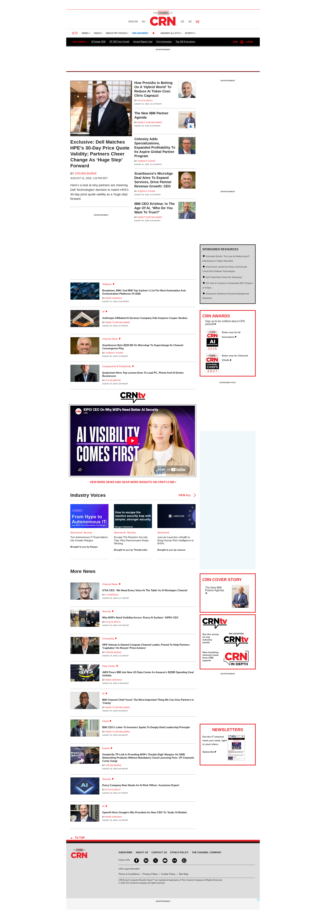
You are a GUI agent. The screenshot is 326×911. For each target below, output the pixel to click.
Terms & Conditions (129, 874)
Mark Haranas (113, 298)
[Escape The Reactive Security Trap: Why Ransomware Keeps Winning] (133, 516)
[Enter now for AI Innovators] (213, 349)
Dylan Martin (113, 380)
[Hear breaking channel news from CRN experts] (236, 658)
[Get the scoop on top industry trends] (236, 640)
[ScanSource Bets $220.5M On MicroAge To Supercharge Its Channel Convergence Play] (84, 347)
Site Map (183, 874)
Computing (108, 638)
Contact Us (159, 852)
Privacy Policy (150, 874)
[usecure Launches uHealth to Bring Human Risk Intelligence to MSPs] (176, 516)
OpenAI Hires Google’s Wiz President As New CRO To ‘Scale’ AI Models (144, 812)
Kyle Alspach (145, 100)
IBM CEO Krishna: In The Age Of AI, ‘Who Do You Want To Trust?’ (154, 208)
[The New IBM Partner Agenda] (187, 121)
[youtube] (164, 860)
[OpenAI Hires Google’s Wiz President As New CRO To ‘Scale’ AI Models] (84, 814)
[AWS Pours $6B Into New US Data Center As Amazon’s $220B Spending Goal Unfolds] (84, 674)
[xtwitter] (155, 860)
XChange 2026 (98, 41)
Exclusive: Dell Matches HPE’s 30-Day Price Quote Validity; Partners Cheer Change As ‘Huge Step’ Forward (100, 153)
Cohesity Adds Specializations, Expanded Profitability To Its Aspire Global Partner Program (154, 147)
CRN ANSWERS (140, 33)
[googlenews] (174, 860)
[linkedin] (145, 860)
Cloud (105, 721)
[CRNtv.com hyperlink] (133, 397)
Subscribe (208, 751)
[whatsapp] (183, 860)
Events (106, 748)
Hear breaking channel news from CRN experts (210, 656)
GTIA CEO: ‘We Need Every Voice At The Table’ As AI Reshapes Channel (144, 590)
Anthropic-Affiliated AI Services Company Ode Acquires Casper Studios (144, 318)
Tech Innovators (164, 41)
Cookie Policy (168, 874)
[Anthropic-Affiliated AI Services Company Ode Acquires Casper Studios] (84, 320)
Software (107, 284)
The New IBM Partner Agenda (214, 589)
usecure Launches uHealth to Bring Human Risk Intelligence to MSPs (175, 540)
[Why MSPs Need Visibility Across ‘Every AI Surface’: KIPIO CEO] (84, 620)
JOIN (235, 42)
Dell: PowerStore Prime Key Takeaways (224, 277)
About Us (142, 852)
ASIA (131, 21)
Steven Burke (86, 173)
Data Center (108, 666)
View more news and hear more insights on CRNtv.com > (133, 482)
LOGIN (249, 42)
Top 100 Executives (185, 41)
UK (190, 21)
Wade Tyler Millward (150, 122)
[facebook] (136, 860)
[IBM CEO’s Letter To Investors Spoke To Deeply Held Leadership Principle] (84, 729)
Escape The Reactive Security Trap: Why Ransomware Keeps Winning (131, 540)
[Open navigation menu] (75, 33)
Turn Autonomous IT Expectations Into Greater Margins (89, 539)
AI (103, 311)
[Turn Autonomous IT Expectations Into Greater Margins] (89, 516)
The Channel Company (206, 852)
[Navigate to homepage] (163, 26)
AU (143, 21)
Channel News (110, 338)
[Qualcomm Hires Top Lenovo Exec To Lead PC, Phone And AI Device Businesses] (84, 375)
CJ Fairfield (112, 595)
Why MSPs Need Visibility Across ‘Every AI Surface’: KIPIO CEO (140, 617)
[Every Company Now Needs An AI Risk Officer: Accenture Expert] (84, 787)
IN (136, 21)
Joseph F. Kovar (146, 161)
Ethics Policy (179, 852)
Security (106, 611)
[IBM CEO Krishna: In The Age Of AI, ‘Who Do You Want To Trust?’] (187, 212)
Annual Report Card (142, 41)
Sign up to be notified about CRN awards (225, 323)
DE (182, 21)
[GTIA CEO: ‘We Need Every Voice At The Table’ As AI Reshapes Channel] (84, 592)
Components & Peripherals (116, 366)
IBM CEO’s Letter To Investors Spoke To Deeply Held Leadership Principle (146, 727)
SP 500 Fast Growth (119, 41)
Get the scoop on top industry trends (210, 638)
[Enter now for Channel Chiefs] (213, 372)
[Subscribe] (236, 759)
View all (184, 495)
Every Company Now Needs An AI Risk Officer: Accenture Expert (140, 785)
